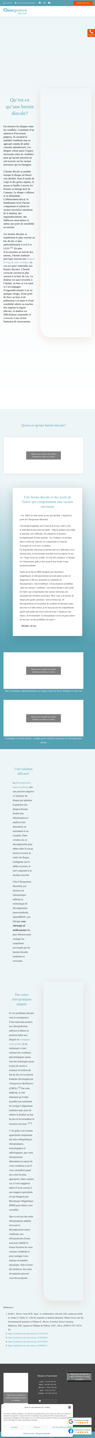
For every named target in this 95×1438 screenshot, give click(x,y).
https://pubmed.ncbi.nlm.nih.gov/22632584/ (28, 1341)
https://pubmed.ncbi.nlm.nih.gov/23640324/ (28, 1337)
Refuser (37, 1427)
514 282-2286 (8, 3)
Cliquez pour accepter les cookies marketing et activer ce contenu (43, 455)
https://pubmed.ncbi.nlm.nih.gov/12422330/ (28, 1333)
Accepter (14, 1427)
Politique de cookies (28, 1433)
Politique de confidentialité (42, 1433)
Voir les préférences (59, 1427)
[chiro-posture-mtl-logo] (15, 9)
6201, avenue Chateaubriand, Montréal (26, 3)
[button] (69, 1407)
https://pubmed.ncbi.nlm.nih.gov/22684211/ (28, 1345)
